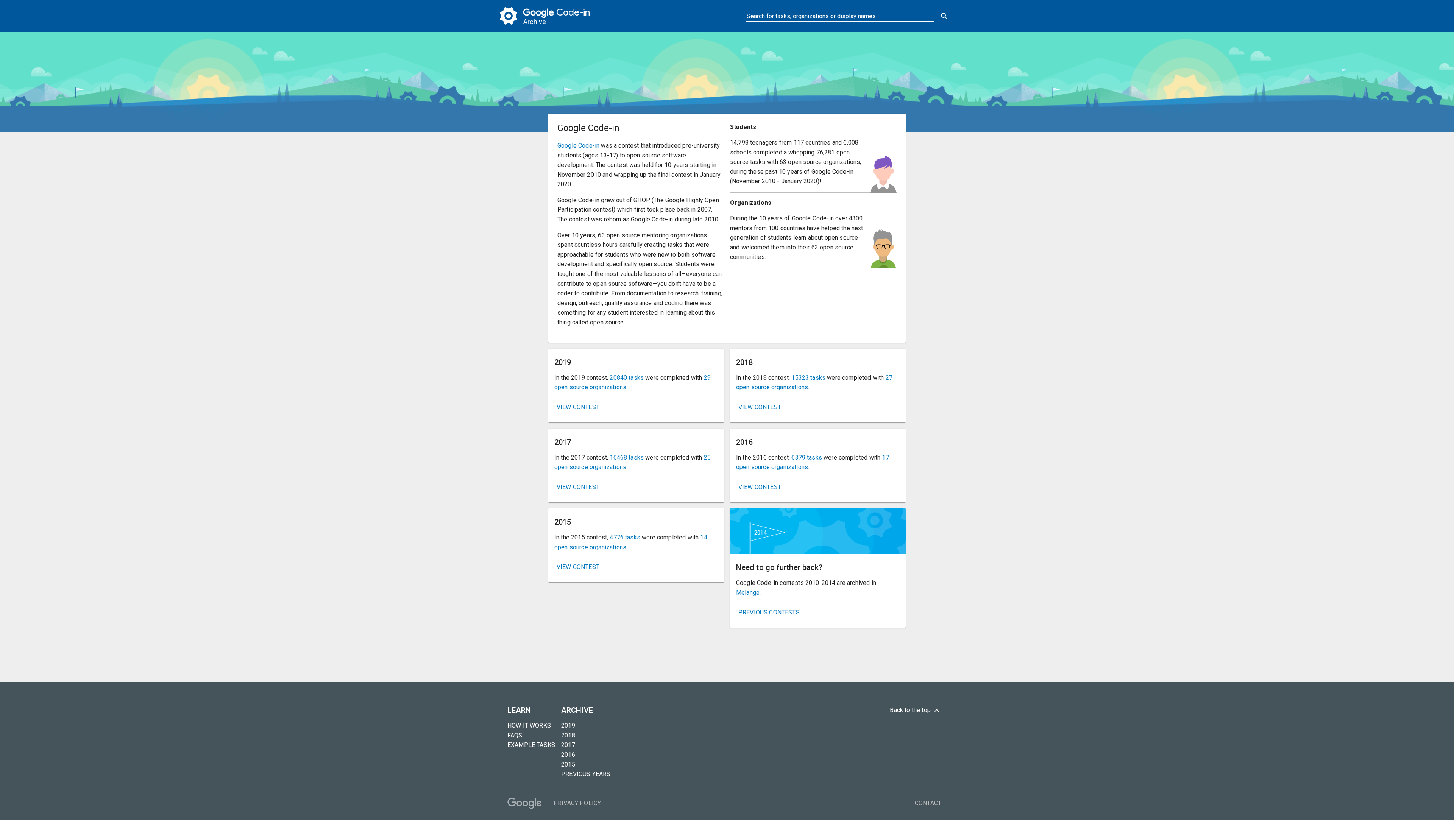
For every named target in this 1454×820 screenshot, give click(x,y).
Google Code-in (578, 145)
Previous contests (769, 612)
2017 (568, 744)
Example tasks (531, 744)
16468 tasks (627, 457)
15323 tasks (808, 377)
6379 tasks (806, 457)
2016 (568, 754)
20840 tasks (627, 377)
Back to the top (915, 710)
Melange (748, 592)
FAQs (515, 735)
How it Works (529, 725)
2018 (568, 735)
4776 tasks (625, 537)
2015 (568, 764)
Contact (928, 803)
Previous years (585, 774)
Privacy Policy (577, 803)
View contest (578, 407)
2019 (568, 725)
